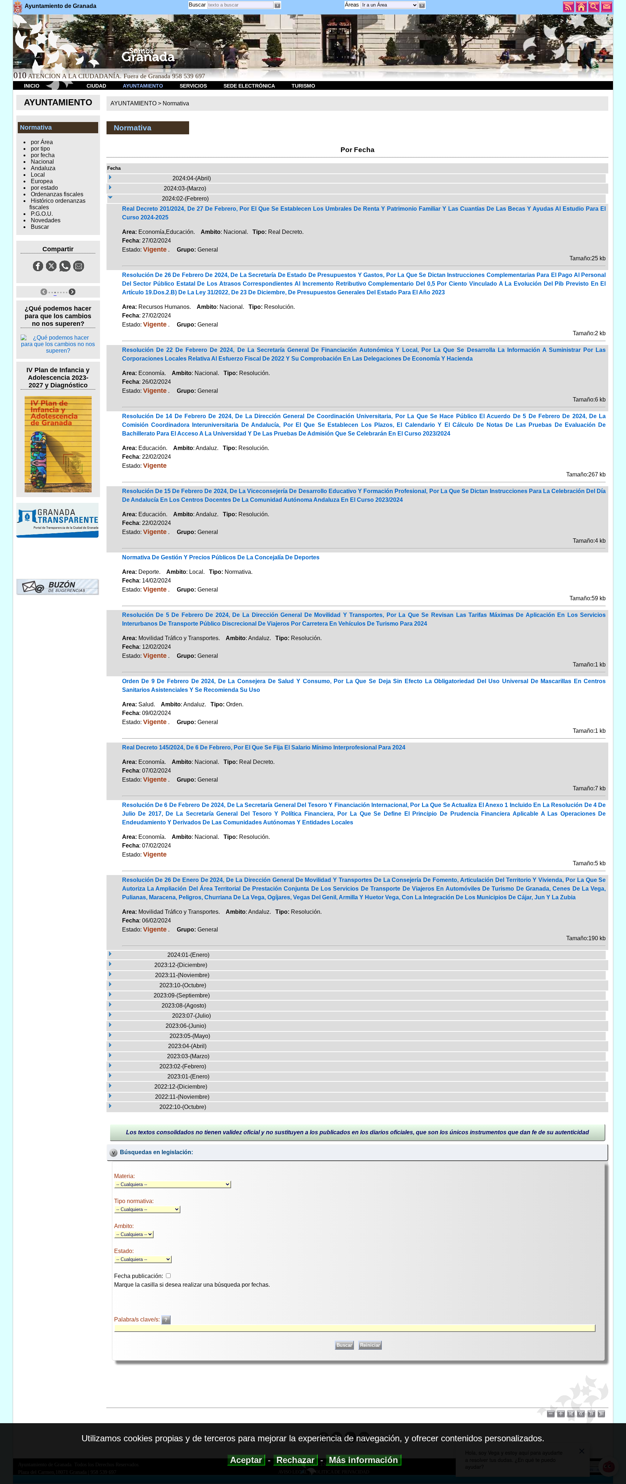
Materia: (124, 1176)
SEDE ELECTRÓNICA (249, 86)
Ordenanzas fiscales (57, 194)
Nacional (42, 162)
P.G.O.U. (42, 214)
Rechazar (295, 1460)
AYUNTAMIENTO (143, 86)
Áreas (352, 4)
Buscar (197, 4)
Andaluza (43, 168)
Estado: (124, 1251)
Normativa (176, 103)
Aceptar (246, 1460)
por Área (42, 142)
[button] (422, 5)
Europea (42, 181)
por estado (44, 188)
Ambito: (124, 1226)
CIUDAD (96, 86)
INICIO (31, 86)
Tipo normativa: (134, 1201)
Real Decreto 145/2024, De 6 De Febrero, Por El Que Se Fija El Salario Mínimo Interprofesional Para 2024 (263, 747)
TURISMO (303, 86)
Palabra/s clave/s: (137, 1319)
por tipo (40, 149)
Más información (363, 1460)
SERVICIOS (193, 86)
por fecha (43, 155)
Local (38, 175)
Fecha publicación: (138, 1276)
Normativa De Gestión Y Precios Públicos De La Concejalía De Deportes (221, 557)
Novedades (45, 220)
